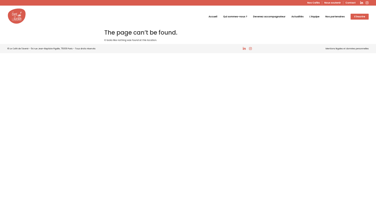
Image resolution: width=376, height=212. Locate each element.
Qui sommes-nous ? (235, 16)
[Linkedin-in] (361, 2)
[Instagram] (367, 2)
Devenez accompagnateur (269, 16)
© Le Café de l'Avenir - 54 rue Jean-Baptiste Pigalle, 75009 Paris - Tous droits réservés (51, 48)
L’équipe (314, 16)
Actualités (297, 16)
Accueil (213, 16)
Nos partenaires (335, 16)
